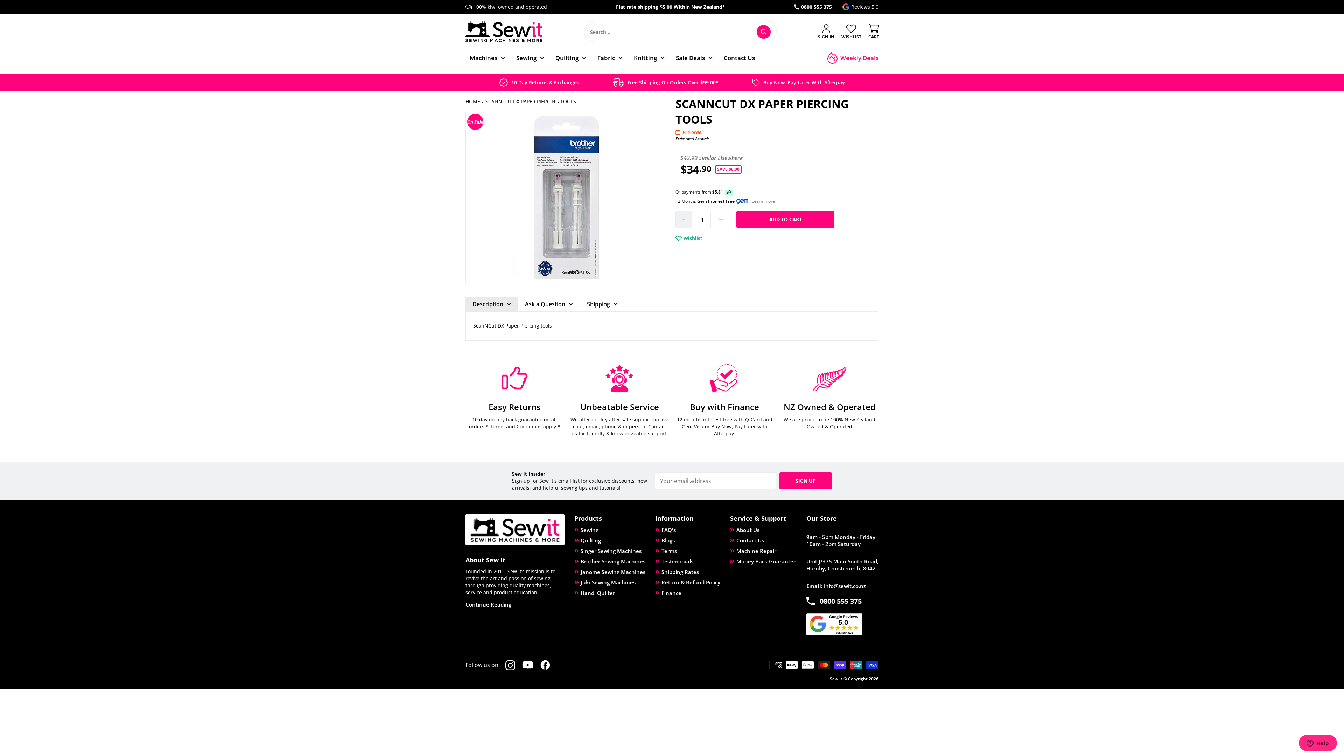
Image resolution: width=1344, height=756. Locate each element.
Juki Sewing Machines (608, 582)
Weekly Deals (859, 58)
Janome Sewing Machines (613, 571)
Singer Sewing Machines (611, 550)
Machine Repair (756, 550)
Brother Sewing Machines (613, 561)
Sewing (589, 529)
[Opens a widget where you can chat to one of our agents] (1317, 743)
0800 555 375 (816, 7)
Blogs (668, 540)
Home (472, 101)
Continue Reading (488, 604)
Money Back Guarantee (766, 561)
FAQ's (669, 529)
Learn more (763, 201)
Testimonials (677, 561)
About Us (748, 529)
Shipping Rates (680, 571)
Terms (669, 550)
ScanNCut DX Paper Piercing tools (530, 101)
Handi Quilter (598, 592)
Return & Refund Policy (691, 582)
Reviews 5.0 (864, 7)
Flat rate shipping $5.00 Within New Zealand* (670, 7)
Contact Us (750, 540)
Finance (671, 592)
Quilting (591, 540)
